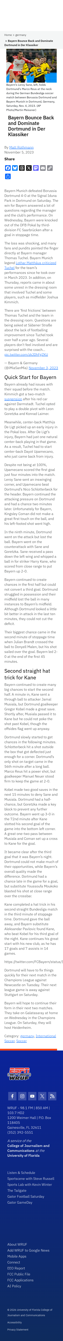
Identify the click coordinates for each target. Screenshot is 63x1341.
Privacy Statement (17, 1329)
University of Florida (23, 1155)
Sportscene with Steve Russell (30, 1178)
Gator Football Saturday (25, 1196)
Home (8, 35)
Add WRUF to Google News (28, 1250)
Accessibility (14, 1322)
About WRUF (17, 1244)
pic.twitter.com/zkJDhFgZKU (26, 354)
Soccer (21, 1040)
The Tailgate (16, 1190)
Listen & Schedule (21, 1172)
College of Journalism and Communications (28, 1148)
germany (20, 35)
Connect (13, 1262)
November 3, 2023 (43, 367)
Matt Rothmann (21, 147)
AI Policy (14, 1286)
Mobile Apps (16, 1256)
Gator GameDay (19, 1202)
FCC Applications (20, 1280)
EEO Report (16, 1268)
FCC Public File (18, 1274)
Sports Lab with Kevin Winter (29, 1184)
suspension (13, 399)
